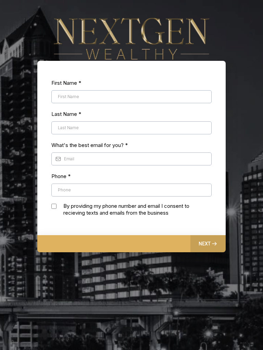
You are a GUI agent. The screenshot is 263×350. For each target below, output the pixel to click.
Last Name (66, 114)
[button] (208, 243)
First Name (66, 83)
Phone (61, 176)
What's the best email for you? (89, 145)
